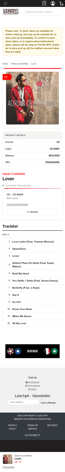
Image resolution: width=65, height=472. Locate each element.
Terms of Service (32, 427)
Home (5, 64)
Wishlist (34, 212)
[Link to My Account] (53, 4)
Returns (52, 425)
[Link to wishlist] (44, 4)
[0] (61, 4)
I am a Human (48, 402)
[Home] (11, 11)
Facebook (34, 382)
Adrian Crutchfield (19, 64)
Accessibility (32, 435)
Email (33, 389)
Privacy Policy (12, 427)
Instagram (33, 386)
